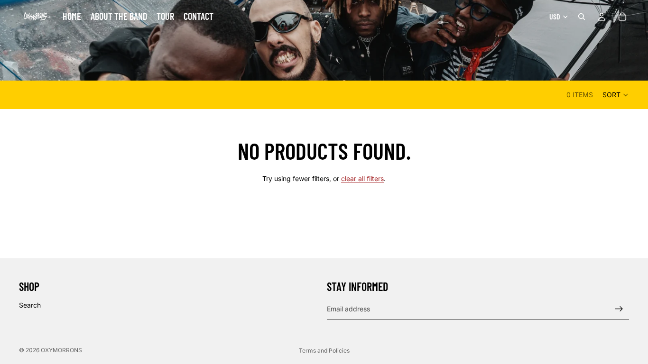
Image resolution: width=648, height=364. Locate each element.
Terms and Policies (324, 350)
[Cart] (622, 16)
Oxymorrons (61, 350)
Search (30, 305)
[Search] (581, 16)
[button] (615, 94)
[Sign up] (619, 309)
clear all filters (362, 178)
